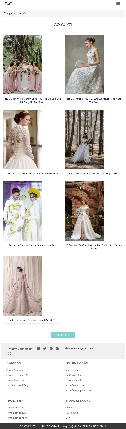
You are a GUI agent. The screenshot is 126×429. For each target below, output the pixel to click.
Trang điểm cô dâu (16, 412)
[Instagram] (9, 353)
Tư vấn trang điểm (75, 380)
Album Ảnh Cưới (14, 370)
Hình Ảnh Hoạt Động (17, 385)
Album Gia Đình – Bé (17, 375)
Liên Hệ (69, 417)
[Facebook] (38, 348)
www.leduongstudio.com (81, 348)
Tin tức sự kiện (73, 375)
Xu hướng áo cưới (74, 385)
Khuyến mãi (71, 370)
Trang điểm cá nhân (16, 417)
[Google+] (57, 348)
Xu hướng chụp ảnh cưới (78, 390)
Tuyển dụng (71, 412)
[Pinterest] (51, 348)
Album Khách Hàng (16, 380)
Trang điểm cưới (14, 407)
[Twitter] (44, 348)
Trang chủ (10, 13)
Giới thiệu (70, 407)
